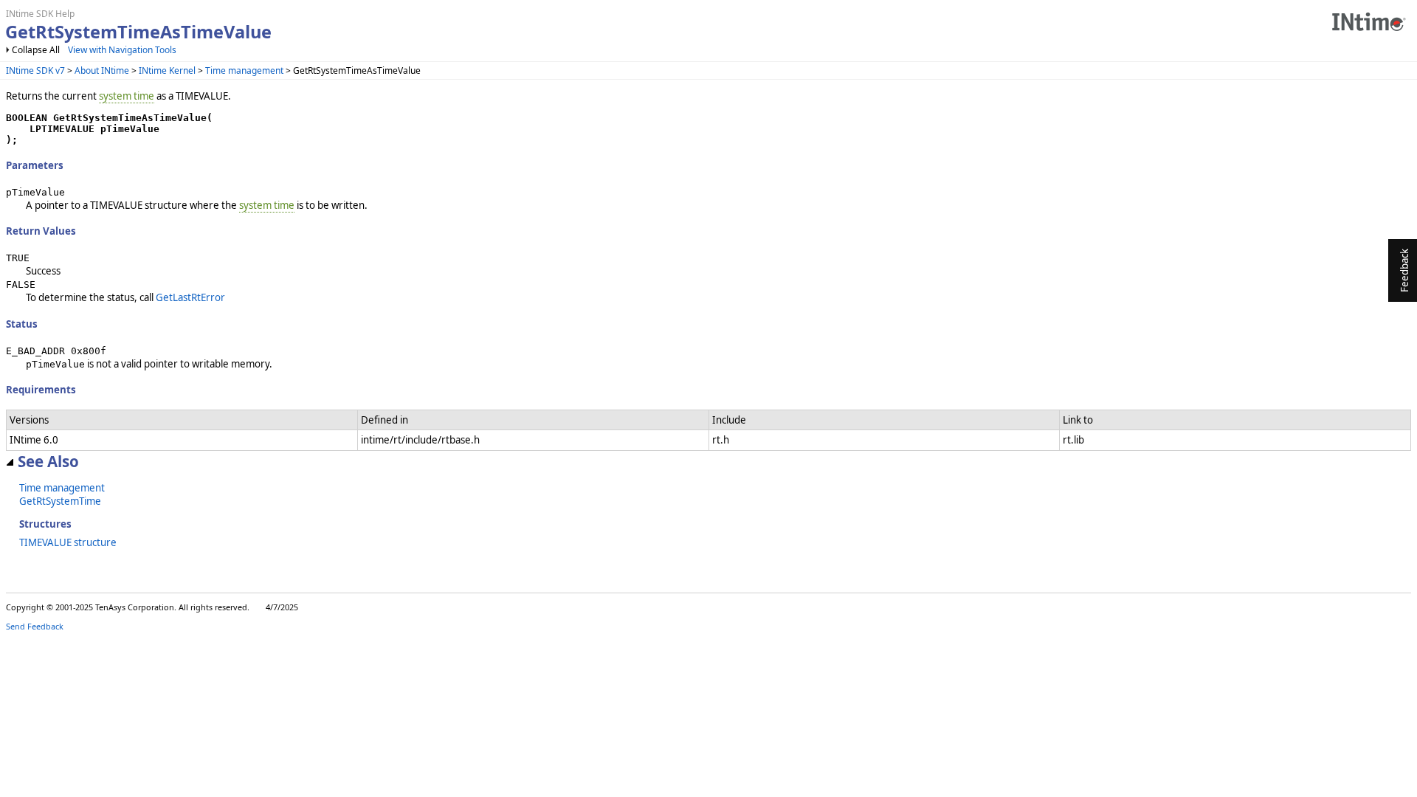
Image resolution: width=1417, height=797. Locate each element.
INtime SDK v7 (35, 70)
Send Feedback (34, 626)
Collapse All (36, 50)
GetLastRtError (190, 297)
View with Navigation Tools (122, 50)
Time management (244, 70)
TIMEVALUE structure (68, 542)
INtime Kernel (167, 70)
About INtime (102, 70)
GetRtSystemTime (60, 501)
